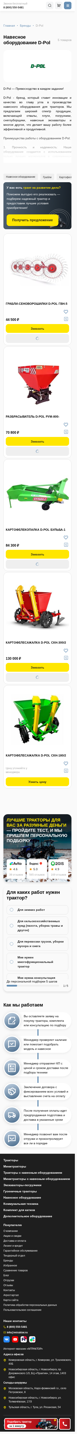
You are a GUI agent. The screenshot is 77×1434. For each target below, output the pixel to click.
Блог (6, 1275)
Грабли (47, 177)
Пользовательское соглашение (22, 1309)
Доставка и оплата (14, 1240)
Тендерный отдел (14, 1255)
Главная (9, 25)
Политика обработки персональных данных (30, 1305)
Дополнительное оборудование (27, 1216)
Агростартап (11, 1295)
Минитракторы (14, 1166)
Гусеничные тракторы (20, 1191)
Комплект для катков (19, 1210)
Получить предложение (32, 220)
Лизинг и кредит (13, 1245)
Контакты (9, 1290)
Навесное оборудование (20, 176)
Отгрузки (8, 1280)
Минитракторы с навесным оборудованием (36, 1179)
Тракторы (10, 1160)
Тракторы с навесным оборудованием (32, 1172)
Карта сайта (10, 1300)
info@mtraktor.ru (17, 1332)
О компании (10, 1230)
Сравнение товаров (15, 1270)
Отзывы (8, 1285)
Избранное (10, 1265)
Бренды (25, 25)
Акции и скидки (12, 1235)
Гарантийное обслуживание (20, 1250)
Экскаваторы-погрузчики (22, 1185)
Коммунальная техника (20, 1203)
